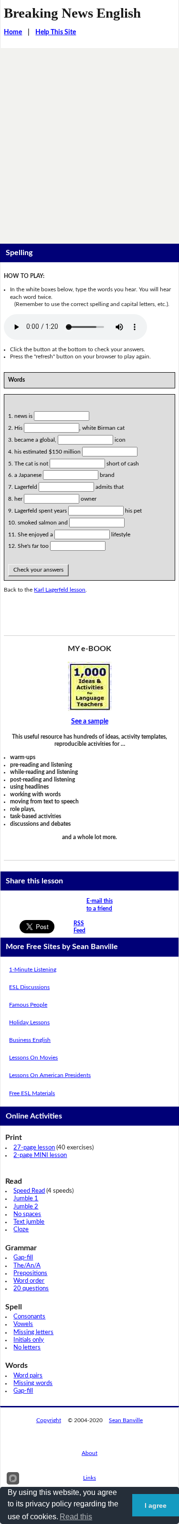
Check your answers (38, 570)
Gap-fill (23, 1258)
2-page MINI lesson (40, 1155)
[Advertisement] (89, 142)
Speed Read (29, 1191)
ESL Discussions (29, 987)
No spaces (27, 1214)
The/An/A (27, 1266)
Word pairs (27, 1376)
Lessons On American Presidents (50, 1075)
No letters (27, 1348)
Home (13, 32)
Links (89, 1478)
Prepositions (30, 1273)
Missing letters (33, 1332)
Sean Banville (126, 1420)
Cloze (21, 1230)
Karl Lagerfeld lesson (59, 590)
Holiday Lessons (29, 1022)
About (89, 1453)
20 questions (31, 1289)
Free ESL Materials (32, 1093)
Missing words (33, 1383)
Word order (28, 1281)
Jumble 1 (25, 1199)
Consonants (29, 1317)
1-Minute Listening (32, 969)
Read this (76, 1517)
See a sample (89, 721)
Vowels (23, 1324)
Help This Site (55, 32)
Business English (30, 1040)
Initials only (28, 1340)
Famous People (28, 1005)
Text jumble (28, 1222)
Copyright (48, 1420)
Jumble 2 (25, 1207)
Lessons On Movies (33, 1057)
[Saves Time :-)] (89, 686)
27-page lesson (34, 1148)
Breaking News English (72, 12)
